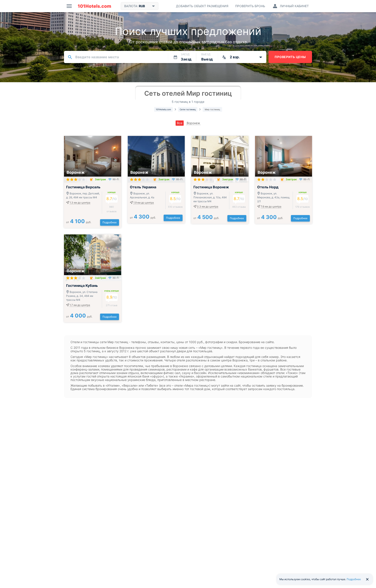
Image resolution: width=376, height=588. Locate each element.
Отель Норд (268, 187)
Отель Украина (143, 187)
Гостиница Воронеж (211, 187)
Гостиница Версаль (83, 187)
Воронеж (193, 123)
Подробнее (109, 222)
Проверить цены (290, 57)
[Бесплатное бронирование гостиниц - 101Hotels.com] (94, 6)
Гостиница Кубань (82, 285)
